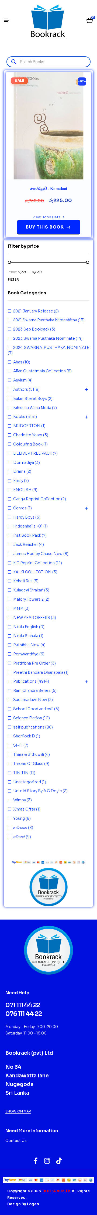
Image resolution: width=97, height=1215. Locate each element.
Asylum (20, 380)
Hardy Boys (23, 517)
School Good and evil (33, 708)
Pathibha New (26, 644)
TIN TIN (21, 772)
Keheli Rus (23, 580)
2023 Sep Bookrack (31, 329)
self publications (28, 727)
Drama (19, 471)
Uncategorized (27, 782)
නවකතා (20, 827)
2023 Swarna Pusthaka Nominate (44, 338)
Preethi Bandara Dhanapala (38, 672)
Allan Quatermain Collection (39, 371)
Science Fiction (27, 718)
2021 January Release (33, 311)
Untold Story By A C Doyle (37, 790)
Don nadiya (23, 462)
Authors (20, 389)
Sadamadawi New (30, 699)
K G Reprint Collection (34, 562)
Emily (18, 480)
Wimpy (19, 800)
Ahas (17, 362)
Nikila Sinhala (25, 635)
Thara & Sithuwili (28, 754)
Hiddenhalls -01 (28, 526)
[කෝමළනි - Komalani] (48, 125)
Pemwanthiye (26, 654)
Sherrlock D (24, 736)
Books (19, 416)
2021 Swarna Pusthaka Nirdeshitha (45, 320)
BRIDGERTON (26, 425)
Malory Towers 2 (28, 599)
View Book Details (49, 217)
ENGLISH (22, 489)
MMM (18, 608)
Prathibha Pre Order (31, 663)
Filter (13, 279)
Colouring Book (28, 444)
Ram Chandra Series (32, 690)
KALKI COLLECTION (32, 572)
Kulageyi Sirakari (28, 590)
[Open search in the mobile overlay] (48, 61)
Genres (20, 508)
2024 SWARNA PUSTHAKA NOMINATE (51, 347)
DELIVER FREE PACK (32, 453)
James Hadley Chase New (38, 553)
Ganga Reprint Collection (36, 498)
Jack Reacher (25, 544)
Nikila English (25, 626)
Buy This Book (48, 227)
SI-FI (18, 745)
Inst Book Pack (27, 535)
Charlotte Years (27, 435)
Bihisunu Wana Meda (32, 407)
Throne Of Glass (28, 763)
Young (19, 818)
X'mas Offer (24, 809)
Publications (25, 681)
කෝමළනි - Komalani (48, 188)
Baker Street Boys (30, 398)
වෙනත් (19, 836)
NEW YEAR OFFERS (31, 617)
